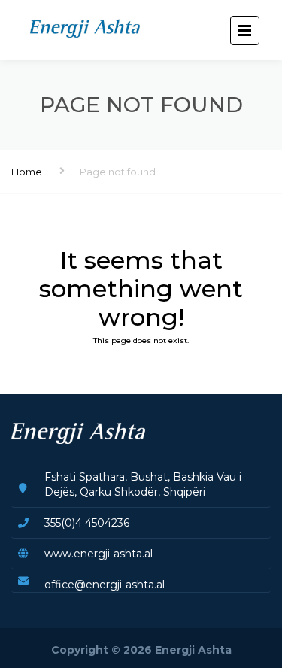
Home (26, 171)
